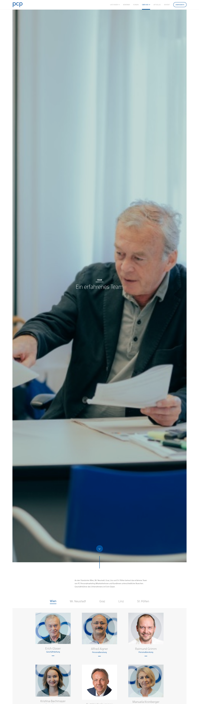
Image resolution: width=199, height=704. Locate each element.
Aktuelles (157, 4)
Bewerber (126, 4)
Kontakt (167, 4)
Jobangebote (180, 4)
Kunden (136, 4)
